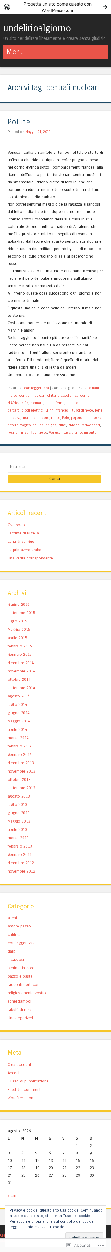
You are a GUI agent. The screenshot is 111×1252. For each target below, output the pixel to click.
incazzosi (16, 959)
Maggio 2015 (19, 629)
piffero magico (19, 425)
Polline (19, 122)
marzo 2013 (18, 837)
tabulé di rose (20, 1009)
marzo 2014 (18, 737)
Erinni (50, 410)
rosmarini (15, 432)
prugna (51, 425)
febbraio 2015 (20, 646)
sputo (42, 432)
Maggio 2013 (19, 821)
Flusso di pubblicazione (28, 1081)
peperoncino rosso (86, 418)
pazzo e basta (20, 976)
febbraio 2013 (20, 846)
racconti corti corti (24, 984)
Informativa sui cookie (45, 1227)
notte (55, 418)
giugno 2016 (19, 604)
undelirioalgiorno (37, 28)
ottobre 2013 (19, 779)
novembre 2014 (21, 671)
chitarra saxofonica (62, 395)
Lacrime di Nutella (23, 533)
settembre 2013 (21, 787)
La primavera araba (24, 549)
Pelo (65, 418)
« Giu (12, 1196)
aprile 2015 (17, 637)
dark (11, 951)
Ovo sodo (16, 524)
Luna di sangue (21, 541)
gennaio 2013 (20, 854)
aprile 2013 (17, 829)
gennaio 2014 (20, 754)
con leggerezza (36, 388)
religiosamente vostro (27, 992)
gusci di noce (82, 410)
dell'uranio (75, 403)
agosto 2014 (19, 696)
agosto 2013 (19, 796)
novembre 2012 (21, 871)
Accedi (13, 1072)
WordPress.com (21, 1097)
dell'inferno (54, 403)
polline (38, 425)
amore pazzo (19, 926)
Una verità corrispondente (30, 558)
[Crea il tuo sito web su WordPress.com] (55, 7)
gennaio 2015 (20, 654)
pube (62, 425)
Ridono (74, 425)
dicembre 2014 (21, 662)
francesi (63, 410)
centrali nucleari (32, 395)
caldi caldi (17, 934)
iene (98, 410)
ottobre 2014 (19, 679)
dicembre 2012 (21, 862)
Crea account (19, 1064)
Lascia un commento (80, 432)
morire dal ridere (35, 418)
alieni (12, 917)
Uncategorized (20, 1017)
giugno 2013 (19, 812)
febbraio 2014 (20, 746)
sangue (30, 432)
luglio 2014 (17, 704)
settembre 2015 (21, 612)
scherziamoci (19, 1001)
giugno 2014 (19, 712)
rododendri (90, 425)
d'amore (36, 403)
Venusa (55, 432)
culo (25, 403)
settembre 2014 (21, 687)
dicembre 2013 (21, 762)
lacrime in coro (21, 967)
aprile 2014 (17, 729)
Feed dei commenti (25, 1089)
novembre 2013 (21, 771)
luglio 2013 (17, 804)
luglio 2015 (17, 621)
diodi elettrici (32, 410)
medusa (14, 418)
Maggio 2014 (19, 721)
